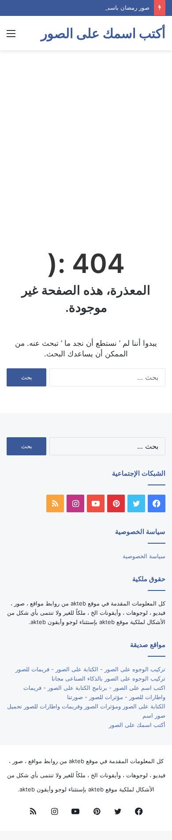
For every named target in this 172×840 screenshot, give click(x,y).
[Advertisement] (86, 145)
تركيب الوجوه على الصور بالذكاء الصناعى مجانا (108, 678)
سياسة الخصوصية (144, 556)
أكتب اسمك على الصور (137, 724)
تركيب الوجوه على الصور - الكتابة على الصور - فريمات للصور (90, 669)
